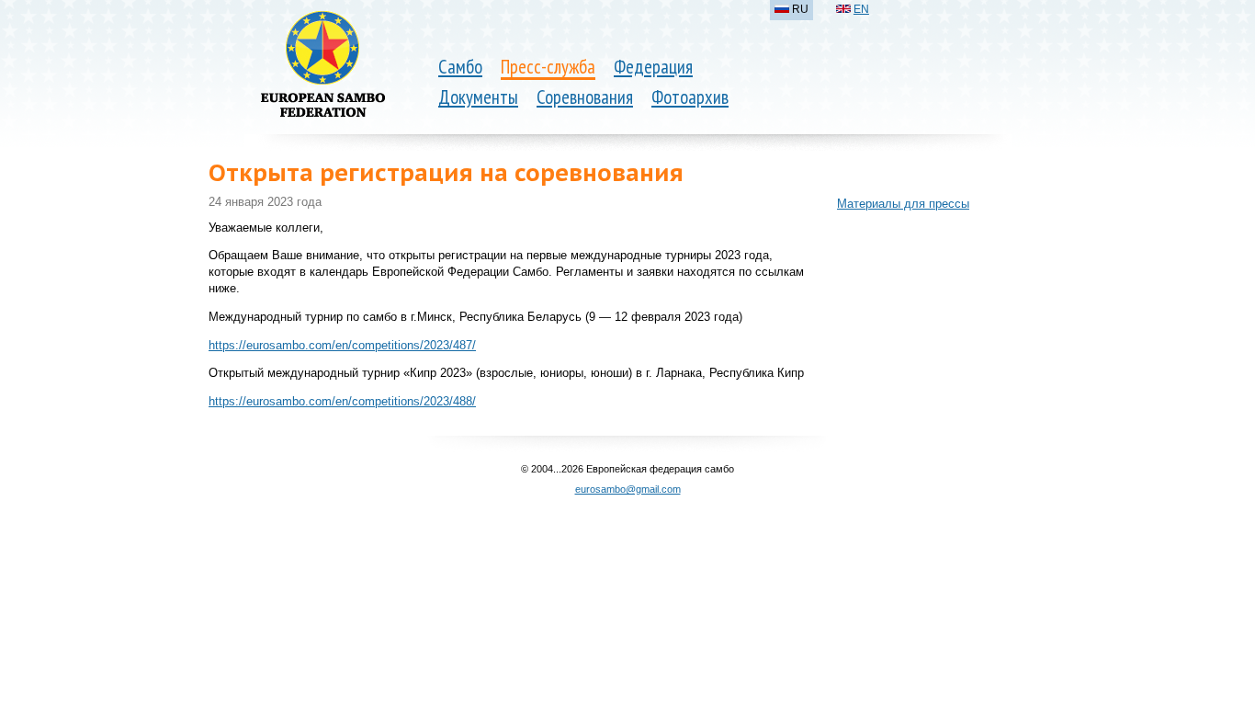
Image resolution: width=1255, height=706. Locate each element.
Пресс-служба (548, 66)
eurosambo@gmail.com (628, 489)
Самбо (460, 66)
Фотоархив (690, 97)
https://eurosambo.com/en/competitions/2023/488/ (342, 401)
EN (861, 9)
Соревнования (585, 97)
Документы (478, 97)
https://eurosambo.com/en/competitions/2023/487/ (342, 345)
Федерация (653, 66)
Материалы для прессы (903, 204)
